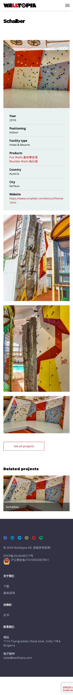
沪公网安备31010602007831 (30, 560)
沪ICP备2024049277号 (18, 556)
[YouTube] (34, 538)
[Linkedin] (12, 538)
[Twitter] (19, 538)
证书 (6, 615)
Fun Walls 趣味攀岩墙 (23, 157)
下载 (6, 586)
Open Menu (67, 5)
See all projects (24, 446)
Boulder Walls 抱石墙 (23, 161)
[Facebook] (5, 538)
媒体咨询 (9, 593)
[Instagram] (27, 538)
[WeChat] (41, 538)
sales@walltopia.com (17, 658)
